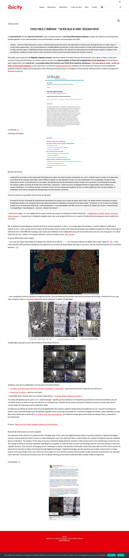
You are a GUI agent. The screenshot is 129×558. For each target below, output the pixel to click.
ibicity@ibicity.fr (64, 540)
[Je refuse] (127, 555)
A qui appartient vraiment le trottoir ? (68, 396)
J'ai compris (111, 555)
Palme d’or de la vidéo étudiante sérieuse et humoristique (36, 424)
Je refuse (121, 555)
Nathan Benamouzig (63, 66)
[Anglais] (102, 7)
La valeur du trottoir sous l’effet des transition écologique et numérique (36, 389)
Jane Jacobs (69, 234)
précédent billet (32, 299)
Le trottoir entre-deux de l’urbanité (48, 414)
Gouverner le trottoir (17, 392)
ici (18, 130)
